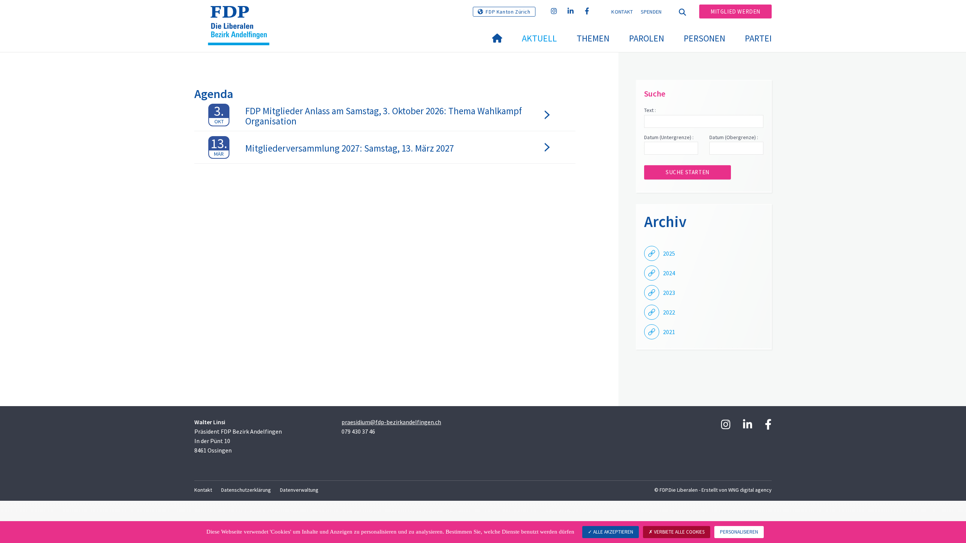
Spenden (651, 11)
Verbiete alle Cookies (679, 532)
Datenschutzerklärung (246, 489)
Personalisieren (739, 532)
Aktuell (539, 38)
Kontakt (622, 11)
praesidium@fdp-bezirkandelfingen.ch (391, 422)
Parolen (646, 38)
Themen (593, 38)
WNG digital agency (750, 489)
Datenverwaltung (299, 489)
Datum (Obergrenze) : (733, 137)
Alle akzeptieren (612, 532)
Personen (704, 38)
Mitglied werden (735, 11)
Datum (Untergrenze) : (669, 137)
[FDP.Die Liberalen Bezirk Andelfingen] (241, 15)
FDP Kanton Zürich (508, 11)
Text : (650, 110)
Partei (758, 38)
